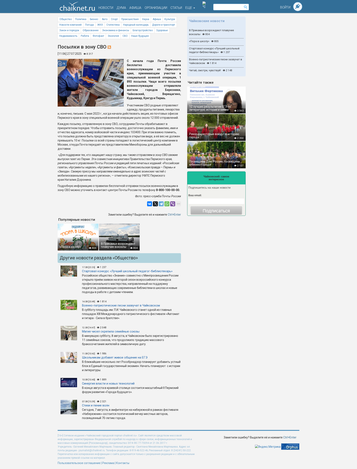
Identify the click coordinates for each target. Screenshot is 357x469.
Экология (113, 35)
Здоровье (162, 30)
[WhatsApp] (166, 203)
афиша (135, 8)
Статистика (113, 24)
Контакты (122, 463)
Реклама (108, 463)
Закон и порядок (69, 30)
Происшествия (130, 19)
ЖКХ (100, 24)
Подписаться (216, 210)
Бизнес (94, 19)
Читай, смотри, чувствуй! (210, 70)
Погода (89, 24)
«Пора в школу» (204, 41)
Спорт (114, 19)
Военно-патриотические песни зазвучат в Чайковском (215, 61)
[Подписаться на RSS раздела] (109, 47)
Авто (104, 19)
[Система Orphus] (290, 446)
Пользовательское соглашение (79, 463)
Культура (169, 19)
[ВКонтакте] (149, 203)
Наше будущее (140, 35)
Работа (85, 35)
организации (156, 8)
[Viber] (172, 203)
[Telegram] (161, 203)
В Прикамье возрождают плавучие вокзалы (211, 32)
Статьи (176, 8)
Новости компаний (70, 24)
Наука (145, 19)
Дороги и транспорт (163, 24)
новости (106, 8)
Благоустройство (143, 30)
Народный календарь (136, 24)
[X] (155, 203)
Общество (66, 19)
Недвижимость (68, 35)
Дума (121, 8)
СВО (125, 35)
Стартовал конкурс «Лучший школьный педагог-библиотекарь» (214, 50)
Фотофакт (98, 35)
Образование (91, 30)
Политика (80, 19)
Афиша (157, 19)
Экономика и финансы (115, 30)
